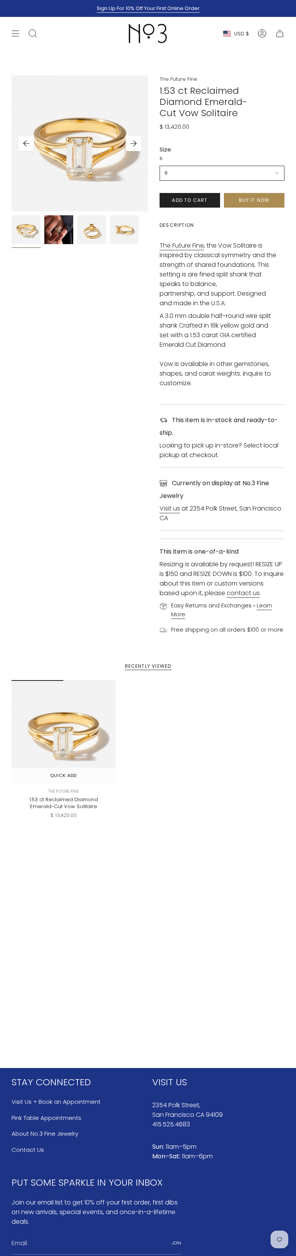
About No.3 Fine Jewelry (45, 1134)
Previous (26, 143)
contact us (243, 593)
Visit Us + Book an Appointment (56, 1102)
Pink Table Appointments (46, 1118)
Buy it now (254, 200)
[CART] (280, 33)
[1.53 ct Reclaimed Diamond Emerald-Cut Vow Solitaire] (63, 732)
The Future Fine (178, 79)
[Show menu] (15, 33)
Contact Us (28, 1150)
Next (133, 143)
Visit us (170, 508)
